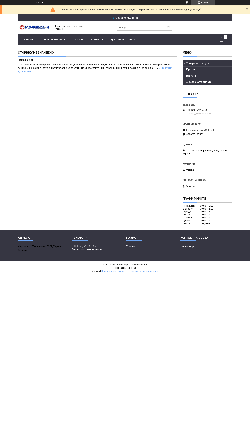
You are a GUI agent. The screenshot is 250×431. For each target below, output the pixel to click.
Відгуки (191, 75)
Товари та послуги (53, 39)
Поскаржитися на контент (114, 271)
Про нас (78, 39)
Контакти (97, 39)
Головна (27, 39)
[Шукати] (169, 27)
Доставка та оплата (199, 81)
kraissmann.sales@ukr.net (200, 130)
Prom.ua (142, 264)
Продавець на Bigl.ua (125, 268)
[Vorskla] (34, 27)
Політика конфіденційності (144, 271)
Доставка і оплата (123, 39)
